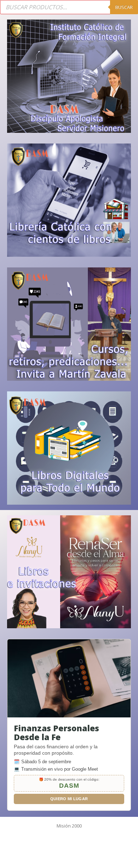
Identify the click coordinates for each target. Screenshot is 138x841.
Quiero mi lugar (69, 799)
